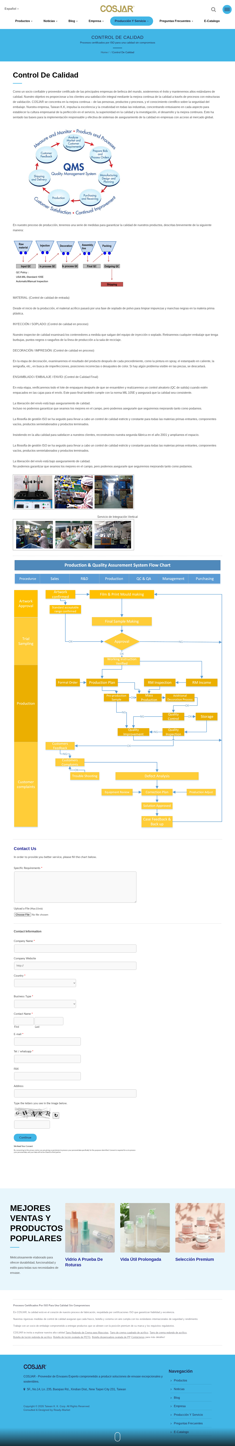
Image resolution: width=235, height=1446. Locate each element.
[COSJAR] (117, 695)
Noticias (50, 21)
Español (11, 8)
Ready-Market (62, 1409)
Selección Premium (139, 1259)
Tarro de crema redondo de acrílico (168, 1332)
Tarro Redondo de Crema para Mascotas (87, 1332)
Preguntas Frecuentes (175, 21)
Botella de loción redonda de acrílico (32, 1337)
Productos (23, 21)
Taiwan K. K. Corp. (55, 1406)
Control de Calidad (123, 52)
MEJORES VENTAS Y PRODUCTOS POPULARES (36, 1223)
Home (104, 52)
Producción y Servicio (131, 21)
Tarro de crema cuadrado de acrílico (129, 1332)
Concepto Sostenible (196, 1259)
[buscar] (213, 10)
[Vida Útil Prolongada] (90, 1228)
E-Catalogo (212, 21)
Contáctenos (138, 1337)
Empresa (95, 21)
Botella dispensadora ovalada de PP (111, 1337)
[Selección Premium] (145, 1228)
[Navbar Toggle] (227, 9)
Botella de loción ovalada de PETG (72, 1337)
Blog (72, 21)
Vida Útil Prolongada (85, 1259)
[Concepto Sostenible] (200, 1228)
